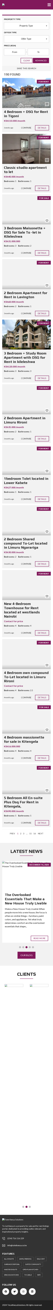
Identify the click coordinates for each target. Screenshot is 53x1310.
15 (30, 833)
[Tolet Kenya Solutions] (2, 4)
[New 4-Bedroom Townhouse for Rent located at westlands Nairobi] (26, 585)
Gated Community (33, 1264)
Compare (26, 127)
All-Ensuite (9, 1259)
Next (40, 833)
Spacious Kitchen (11, 1275)
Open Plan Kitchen (30, 1269)
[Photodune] (39, 1093)
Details (42, 127)
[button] (26, 26)
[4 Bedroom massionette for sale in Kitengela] (26, 719)
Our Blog (26, 955)
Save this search (26, 68)
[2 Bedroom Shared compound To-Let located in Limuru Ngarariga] (26, 520)
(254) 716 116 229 (15, 1238)
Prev (12, 833)
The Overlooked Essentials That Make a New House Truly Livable (26, 899)
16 (34, 833)
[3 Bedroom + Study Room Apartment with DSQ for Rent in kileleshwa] (26, 335)
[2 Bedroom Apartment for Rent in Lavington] (26, 274)
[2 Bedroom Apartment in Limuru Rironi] (26, 399)
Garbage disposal (12, 1264)
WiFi (39, 1275)
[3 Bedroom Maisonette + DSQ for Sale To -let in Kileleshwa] (26, 209)
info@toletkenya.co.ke (17, 1245)
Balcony (41, 1259)
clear (26, 60)
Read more (39, 938)
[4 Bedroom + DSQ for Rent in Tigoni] (26, 93)
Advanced (41, 60)
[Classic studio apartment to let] (26, 149)
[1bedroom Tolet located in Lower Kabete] (26, 460)
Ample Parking (25, 1259)
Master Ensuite (10, 1269)
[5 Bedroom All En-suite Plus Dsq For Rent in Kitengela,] (26, 779)
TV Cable (28, 1275)
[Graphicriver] (14, 986)
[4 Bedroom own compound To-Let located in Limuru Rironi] (26, 654)
